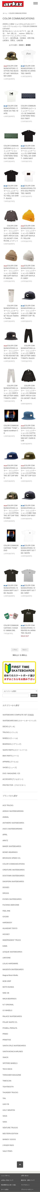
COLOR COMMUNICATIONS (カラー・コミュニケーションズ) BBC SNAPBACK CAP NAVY (28, 510)
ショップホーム (5, 1175)
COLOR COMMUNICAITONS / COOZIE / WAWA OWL (11, 627)
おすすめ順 (13, 45)
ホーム (5, 13)
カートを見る (4, 1189)
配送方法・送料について (28, 1180)
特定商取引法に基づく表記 (8, 1185)
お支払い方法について (7, 1180)
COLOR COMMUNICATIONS (18, 13)
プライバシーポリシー (27, 1189)
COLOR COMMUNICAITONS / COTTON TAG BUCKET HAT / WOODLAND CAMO (11, 71)
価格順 (21, 45)
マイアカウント (25, 1185)
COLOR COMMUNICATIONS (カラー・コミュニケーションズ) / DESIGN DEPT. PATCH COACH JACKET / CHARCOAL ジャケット (11, 233)
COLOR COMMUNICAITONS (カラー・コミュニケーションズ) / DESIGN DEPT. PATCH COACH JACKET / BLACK (28, 393)
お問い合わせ (24, 1175)
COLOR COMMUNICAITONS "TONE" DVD (11, 547)
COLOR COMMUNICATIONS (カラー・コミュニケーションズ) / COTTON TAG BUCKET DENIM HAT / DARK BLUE (28, 433)
